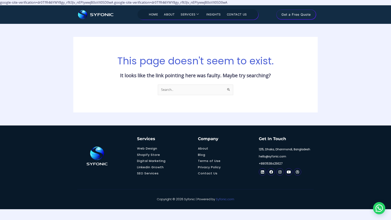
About (169, 14)
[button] (379, 208)
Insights (213, 14)
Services (188, 14)
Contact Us (237, 14)
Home (153, 14)
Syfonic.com (225, 199)
